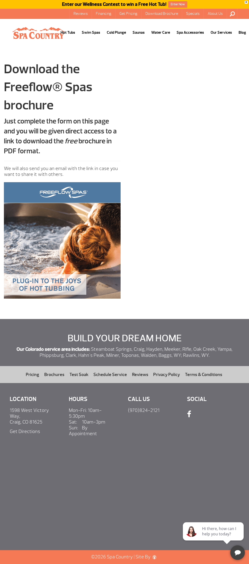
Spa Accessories (190, 32)
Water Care (160, 32)
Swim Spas (91, 32)
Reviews (80, 13)
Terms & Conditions (203, 374)
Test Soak (79, 374)
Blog (242, 32)
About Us (215, 13)
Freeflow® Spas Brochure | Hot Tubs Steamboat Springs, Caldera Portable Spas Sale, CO (38, 33)
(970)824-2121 (144, 410)
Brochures (54, 374)
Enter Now (178, 4)
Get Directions (25, 431)
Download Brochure (161, 13)
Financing (103, 13)
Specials (193, 13)
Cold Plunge (116, 32)
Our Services (221, 32)
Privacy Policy (166, 374)
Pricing (32, 374)
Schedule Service (110, 374)
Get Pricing (128, 13)
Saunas (139, 32)
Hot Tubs (68, 32)
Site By (143, 557)
